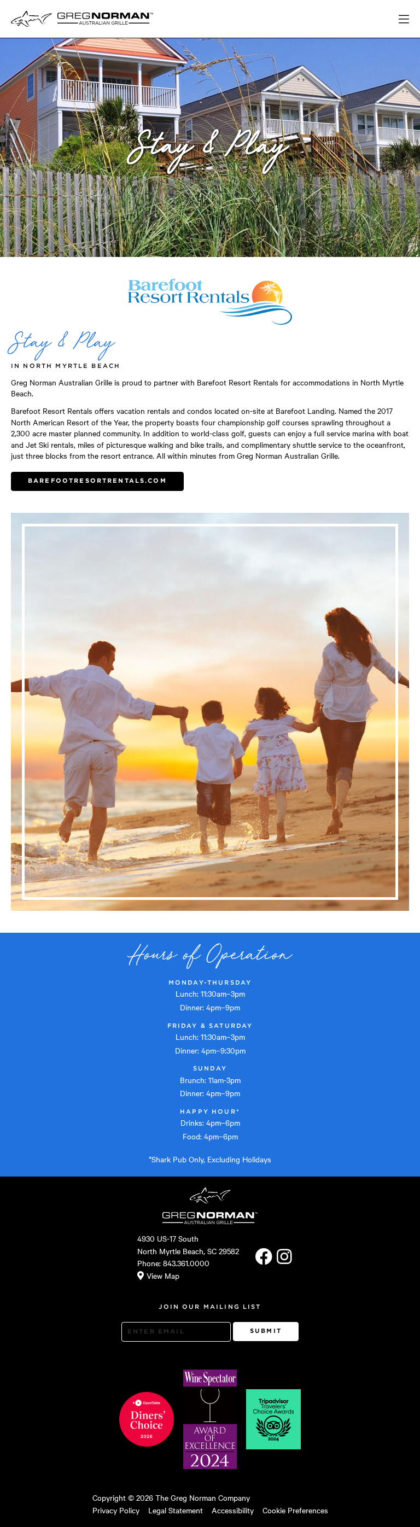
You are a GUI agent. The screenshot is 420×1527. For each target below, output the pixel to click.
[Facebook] (263, 1257)
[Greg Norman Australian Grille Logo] (105, 19)
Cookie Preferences (295, 1510)
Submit (266, 1331)
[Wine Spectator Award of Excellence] (210, 1419)
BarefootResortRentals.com (97, 480)
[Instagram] (284, 1257)
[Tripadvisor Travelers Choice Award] (273, 1419)
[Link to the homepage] (31, 19)
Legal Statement (175, 1510)
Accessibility (233, 1510)
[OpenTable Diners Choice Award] (146, 1419)
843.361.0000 (186, 1262)
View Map (163, 1275)
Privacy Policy (115, 1510)
